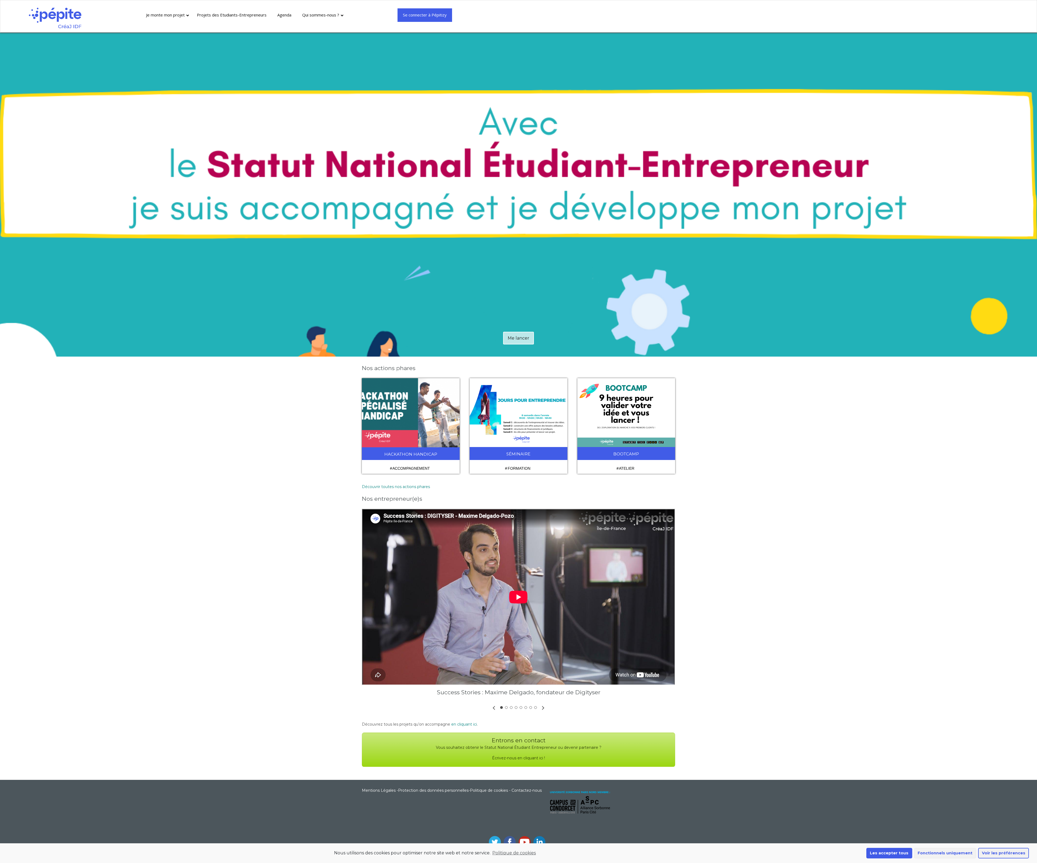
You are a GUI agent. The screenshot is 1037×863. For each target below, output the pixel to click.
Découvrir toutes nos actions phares (396, 486)
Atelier (626, 468)
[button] (494, 707)
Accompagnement (411, 468)
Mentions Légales (379, 790)
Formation (519, 468)
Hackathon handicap (410, 454)
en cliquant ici (464, 724)
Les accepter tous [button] (889, 853)
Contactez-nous (526, 790)
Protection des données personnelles (433, 790)
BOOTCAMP (626, 453)
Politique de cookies (514, 852)
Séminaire (518, 453)
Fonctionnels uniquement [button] (945, 853)
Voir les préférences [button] (1003, 853)
